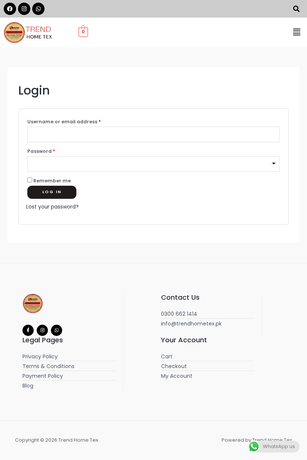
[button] (297, 32)
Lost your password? (52, 206)
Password (52, 150)
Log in (51, 192)
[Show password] (274, 164)
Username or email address (75, 121)
